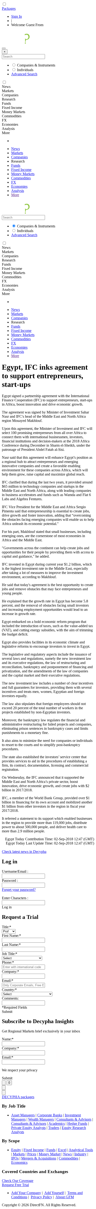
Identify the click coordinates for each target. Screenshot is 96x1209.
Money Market (50, 1154)
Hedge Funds (77, 1124)
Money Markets (22, 174)
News (15, 149)
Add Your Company (26, 1193)
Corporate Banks (49, 1115)
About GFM (64, 1197)
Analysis (17, 191)
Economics (19, 1162)
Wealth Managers (41, 1119)
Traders (53, 1128)
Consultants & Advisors (73, 1119)
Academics (56, 1124)
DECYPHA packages (18, 1097)
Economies (19, 186)
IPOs (15, 1158)
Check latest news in (24, 852)
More (15, 195)
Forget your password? (19, 890)
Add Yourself (54, 1193)
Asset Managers (23, 1115)
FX (13, 182)
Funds (15, 165)
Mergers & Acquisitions (38, 1158)
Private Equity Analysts (28, 1128)
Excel (62, 1150)
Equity (16, 1150)
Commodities (21, 178)
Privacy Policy (41, 1197)
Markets (17, 153)
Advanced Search (24, 74)
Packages (9, 8)
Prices (31, 1154)
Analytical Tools (81, 1150)
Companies (19, 157)
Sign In (16, 16)
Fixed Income (21, 170)
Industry (80, 1154)
